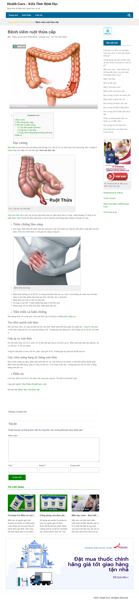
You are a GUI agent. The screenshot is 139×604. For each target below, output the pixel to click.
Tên (10, 465)
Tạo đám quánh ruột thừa (28, 127)
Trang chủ (13, 15)
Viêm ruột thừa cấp (15, 215)
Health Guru (105, 598)
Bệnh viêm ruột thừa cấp (29, 389)
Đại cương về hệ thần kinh (114, 125)
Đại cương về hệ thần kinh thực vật (116, 112)
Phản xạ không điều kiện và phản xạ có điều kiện (115, 119)
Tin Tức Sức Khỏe (26, 22)
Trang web (75, 465)
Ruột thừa (11, 147)
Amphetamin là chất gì (113, 193)
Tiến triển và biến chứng (25, 125)
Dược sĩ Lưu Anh (19, 37)
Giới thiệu (26, 15)
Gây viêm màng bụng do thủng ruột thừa (34, 133)
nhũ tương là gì (110, 212)
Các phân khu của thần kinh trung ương (115, 130)
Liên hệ (38, 15)
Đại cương (20, 120)
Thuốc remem (109, 198)
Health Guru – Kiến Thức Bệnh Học (32, 4)
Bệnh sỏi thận (109, 79)
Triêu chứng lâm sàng (24, 122)
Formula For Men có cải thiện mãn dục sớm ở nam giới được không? (21, 515)
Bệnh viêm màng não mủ (114, 99)
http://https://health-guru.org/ (34, 384)
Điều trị (18, 135)
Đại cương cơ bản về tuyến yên (116, 95)
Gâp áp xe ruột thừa (26, 130)
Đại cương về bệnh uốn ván (115, 103)
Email (42, 465)
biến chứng (67, 316)
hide (37, 115)
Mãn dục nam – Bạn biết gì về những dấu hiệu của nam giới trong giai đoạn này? (85, 515)
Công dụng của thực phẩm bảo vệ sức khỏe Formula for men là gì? (53, 515)
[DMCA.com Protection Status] (107, 31)
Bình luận (12, 435)
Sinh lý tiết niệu (109, 83)
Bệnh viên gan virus (111, 87)
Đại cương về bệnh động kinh (116, 107)
